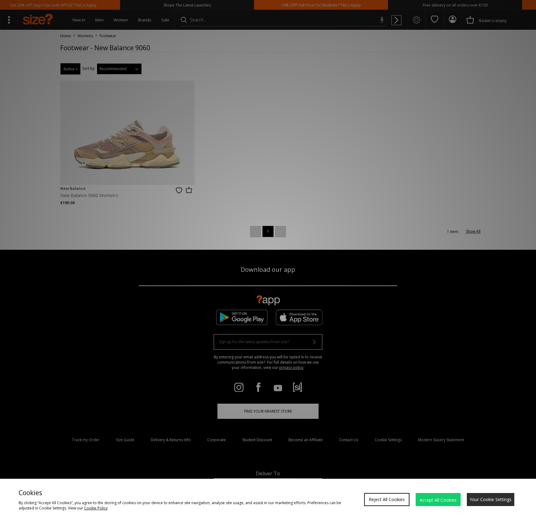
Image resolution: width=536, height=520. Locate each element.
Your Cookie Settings (490, 499)
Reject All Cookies (387, 499)
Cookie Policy (96, 508)
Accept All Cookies (438, 500)
